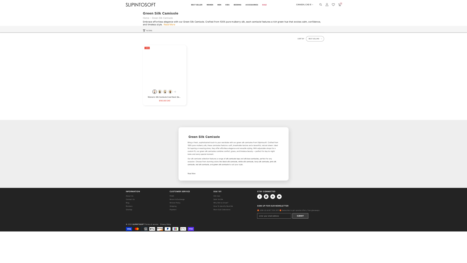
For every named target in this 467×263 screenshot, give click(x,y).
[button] (315, 39)
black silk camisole (230, 162)
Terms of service (151, 224)
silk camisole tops (233, 159)
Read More (192, 173)
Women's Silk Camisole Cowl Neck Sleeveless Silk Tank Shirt (165, 97)
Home (146, 18)
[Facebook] (259, 196)
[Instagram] (266, 196)
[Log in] (327, 4)
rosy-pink (155, 92)
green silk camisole (221, 164)
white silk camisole (245, 162)
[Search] (320, 4)
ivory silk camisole (261, 162)
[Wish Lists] (333, 4)
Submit (300, 216)
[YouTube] (279, 196)
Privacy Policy (165, 224)
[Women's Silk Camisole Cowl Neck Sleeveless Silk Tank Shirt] (164, 67)
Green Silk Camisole (162, 18)
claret (170, 92)
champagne (165, 92)
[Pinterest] (272, 196)
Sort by (301, 39)
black (160, 92)
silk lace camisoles (251, 159)
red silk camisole (202, 164)
